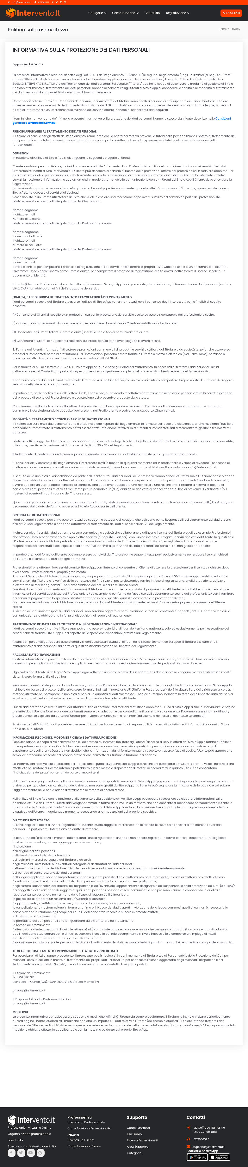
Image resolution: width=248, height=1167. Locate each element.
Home (223, 29)
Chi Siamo (134, 1134)
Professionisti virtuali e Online (29, 1127)
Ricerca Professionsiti (142, 1140)
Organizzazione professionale (29, 1134)
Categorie (96, 13)
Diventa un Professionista (86, 1122)
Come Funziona (124, 13)
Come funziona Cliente (84, 1146)
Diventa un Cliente (81, 1140)
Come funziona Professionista (89, 1128)
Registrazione (176, 13)
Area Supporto (137, 1146)
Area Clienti (231, 13)
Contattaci (152, 13)
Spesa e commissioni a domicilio (32, 1146)
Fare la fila (15, 1140)
